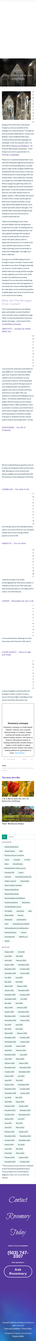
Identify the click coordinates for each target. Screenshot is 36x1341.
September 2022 (10, 1041)
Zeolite (7, 941)
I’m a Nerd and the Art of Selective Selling (18, 792)
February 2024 (22, 1007)
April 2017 (8, 1127)
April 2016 (8, 1153)
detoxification (18, 864)
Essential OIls (9, 872)
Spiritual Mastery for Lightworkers (16, 928)
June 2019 (8, 1080)
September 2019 (24, 1071)
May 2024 (8, 1003)
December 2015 (10, 1161)
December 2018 (23, 1084)
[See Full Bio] (25, 753)
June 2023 (19, 1024)
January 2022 (20, 1046)
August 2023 (24, 1020)
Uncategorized (10, 936)
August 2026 (9, 952)
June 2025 (19, 977)
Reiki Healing (9, 915)
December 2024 (23, 990)
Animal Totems (10, 851)
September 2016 (24, 1140)
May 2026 (19, 956)
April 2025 (19, 982)
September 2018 (10, 1093)
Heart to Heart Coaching (13, 885)
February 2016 (10, 1157)
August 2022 (24, 1041)
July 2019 (21, 1076)
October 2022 (25, 1037)
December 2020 (10, 1054)
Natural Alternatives (12, 894)
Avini (21, 851)
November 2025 (10, 969)
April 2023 (19, 1029)
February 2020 (10, 1063)
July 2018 (8, 1097)
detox (7, 864)
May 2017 (19, 1123)
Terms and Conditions (12, 1328)
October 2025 (25, 969)
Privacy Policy (27, 1328)
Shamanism (8, 919)
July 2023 (8, 1024)
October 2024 (25, 994)
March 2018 (20, 1101)
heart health (25, 881)
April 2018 (8, 1101)
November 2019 (25, 1067)
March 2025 (9, 986)
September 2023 (10, 1020)
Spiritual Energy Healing (21, 924)
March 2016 (20, 1153)
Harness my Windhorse (20, 146)
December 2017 (10, 1110)
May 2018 (19, 1097)
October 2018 (25, 1089)
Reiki (30, 911)
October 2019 (9, 1071)
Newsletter (26, 902)
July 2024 (23, 999)
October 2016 (9, 1140)
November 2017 (25, 1110)
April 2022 (8, 1046)
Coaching (17, 859)
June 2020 (23, 1054)
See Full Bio (19, 753)
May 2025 (8, 982)
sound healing (21, 919)
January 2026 (9, 964)
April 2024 (19, 1003)
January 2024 (9, 1011)
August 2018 (24, 1093)
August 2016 (9, 1144)
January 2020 (23, 1063)
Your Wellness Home (18, 816)
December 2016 (10, 1136)
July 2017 (21, 1119)
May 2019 (19, 1080)
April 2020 (8, 1059)
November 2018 (10, 1089)
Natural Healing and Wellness (15, 898)
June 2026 (8, 956)
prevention (20, 911)
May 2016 (19, 1149)
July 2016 (21, 1144)
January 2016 (23, 1157)
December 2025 (23, 964)
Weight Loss (23, 936)
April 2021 (8, 1050)
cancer (7, 859)
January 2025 (9, 990)
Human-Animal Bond (12, 889)
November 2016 (25, 1136)
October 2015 (25, 1161)
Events (21, 872)
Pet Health (8, 911)
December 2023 (23, 1011)
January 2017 (23, 1131)
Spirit (6, 924)
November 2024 (10, 994)
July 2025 (8, 977)
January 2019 (9, 1084)
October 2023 (25, 1016)
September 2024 (10, 999)
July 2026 (21, 952)
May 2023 (8, 1029)
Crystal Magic (14, 155)
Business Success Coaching (14, 855)
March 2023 (9, 1033)
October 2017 (9, 1114)
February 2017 (10, 1131)
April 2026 (8, 960)
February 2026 (21, 960)
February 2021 (21, 1050)
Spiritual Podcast (11, 932)
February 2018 (10, 1106)
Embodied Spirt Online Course (15, 868)
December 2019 (10, 1067)
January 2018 (23, 1106)
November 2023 (10, 1016)
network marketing (11, 902)
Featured (8, 876)
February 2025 (22, 986)
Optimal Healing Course (13, 906)
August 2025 (24, 973)
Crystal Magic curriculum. (11, 324)
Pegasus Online (18, 1336)
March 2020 (20, 1059)
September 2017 (24, 1114)
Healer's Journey (10, 881)
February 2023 (22, 1033)
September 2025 (10, 973)
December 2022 (10, 1037)
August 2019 (9, 1076)
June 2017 (8, 1123)
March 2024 (9, 1007)
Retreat (20, 915)
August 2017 (9, 1119)
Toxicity (23, 932)
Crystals (27, 859)
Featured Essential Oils (23, 876)
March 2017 (20, 1127)
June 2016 (8, 1149)
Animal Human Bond (11, 846)
